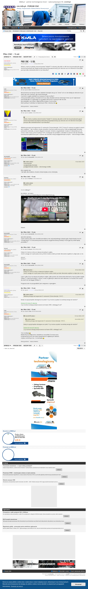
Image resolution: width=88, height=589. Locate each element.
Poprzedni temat (17, 57)
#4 (21, 157)
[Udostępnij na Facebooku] (53, 74)
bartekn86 (7, 233)
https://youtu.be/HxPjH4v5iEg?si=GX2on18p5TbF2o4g (37, 195)
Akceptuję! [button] (78, 584)
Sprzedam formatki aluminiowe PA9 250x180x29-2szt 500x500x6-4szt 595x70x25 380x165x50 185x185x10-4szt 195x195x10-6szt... (36, 521)
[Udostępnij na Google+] (77, 74)
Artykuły (67, 24)
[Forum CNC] (9, 7)
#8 (21, 265)
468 (8, 240)
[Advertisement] (44, 496)
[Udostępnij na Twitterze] (56, 74)
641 (8, 125)
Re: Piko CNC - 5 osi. (28, 88)
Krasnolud (6, 62)
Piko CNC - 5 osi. (11, 54)
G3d (5, 89)
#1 (21, 63)
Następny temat (28, 57)
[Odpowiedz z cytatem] (82, 60)
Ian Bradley (51, 574)
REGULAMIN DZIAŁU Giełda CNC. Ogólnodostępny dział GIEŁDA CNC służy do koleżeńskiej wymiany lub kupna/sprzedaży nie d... (36, 528)
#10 (22, 311)
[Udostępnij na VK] (71, 74)
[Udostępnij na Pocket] (83, 74)
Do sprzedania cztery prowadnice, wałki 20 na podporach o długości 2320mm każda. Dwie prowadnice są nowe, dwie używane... (35, 514)
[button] (85, 57)
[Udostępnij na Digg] (62, 74)
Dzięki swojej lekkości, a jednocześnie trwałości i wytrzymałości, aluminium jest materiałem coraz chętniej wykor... (32, 467)
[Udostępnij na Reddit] (65, 74)
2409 (8, 162)
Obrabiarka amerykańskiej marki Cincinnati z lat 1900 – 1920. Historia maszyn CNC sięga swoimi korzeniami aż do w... (33, 481)
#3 (21, 112)
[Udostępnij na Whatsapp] (80, 74)
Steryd (6, 248)
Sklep (60, 24)
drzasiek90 (7, 156)
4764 (8, 254)
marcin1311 (7, 289)
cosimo (6, 119)
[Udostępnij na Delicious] (68, 74)
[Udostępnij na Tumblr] (74, 74)
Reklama (81, 24)
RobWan (6, 177)
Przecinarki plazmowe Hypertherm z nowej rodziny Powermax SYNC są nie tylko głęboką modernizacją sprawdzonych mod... (34, 474)
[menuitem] (23, 28)
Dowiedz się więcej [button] (17, 586)
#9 (21, 290)
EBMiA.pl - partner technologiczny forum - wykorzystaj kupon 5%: (41, 2)
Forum (53, 24)
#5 (21, 178)
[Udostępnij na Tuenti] (59, 74)
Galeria (74, 24)
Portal (47, 24)
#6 (21, 234)
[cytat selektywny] (80, 60)
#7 (21, 249)
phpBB (67, 574)
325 (8, 95)
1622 (8, 183)
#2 (21, 89)
